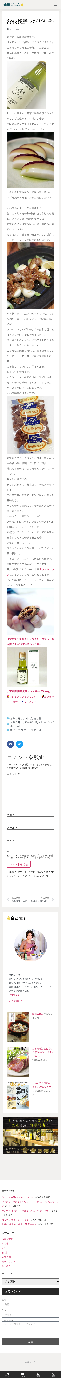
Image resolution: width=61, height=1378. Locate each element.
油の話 (37, 718)
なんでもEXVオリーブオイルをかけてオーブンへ (26, 1210)
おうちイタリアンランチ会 (15, 1219)
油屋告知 (6, 1257)
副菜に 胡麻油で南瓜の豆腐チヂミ (19, 1224)
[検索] (53, 1374)
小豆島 (18, 726)
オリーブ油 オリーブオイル (27, 730)
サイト (11, 840)
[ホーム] (7, 1374)
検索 (53, 1376)
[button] (55, 4)
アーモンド (30, 722)
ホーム (7, 1376)
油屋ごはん (38, 1013)
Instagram (14, 994)
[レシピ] (23, 1374)
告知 (38, 1376)
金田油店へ (30, 702)
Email (5, 1310)
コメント (13, 773)
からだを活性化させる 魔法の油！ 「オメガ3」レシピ (43, 1052)
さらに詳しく (15, 1001)
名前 (10, 814)
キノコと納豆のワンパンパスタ (18, 1197)
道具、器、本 (8, 1261)
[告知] (38, 1374)
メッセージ (7, 1320)
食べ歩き (6, 1266)
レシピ (28, 718)
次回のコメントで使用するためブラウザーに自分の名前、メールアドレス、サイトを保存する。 (30, 856)
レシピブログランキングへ (24, 696)
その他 (5, 1243)
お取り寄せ (16, 718)
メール (12, 827)
